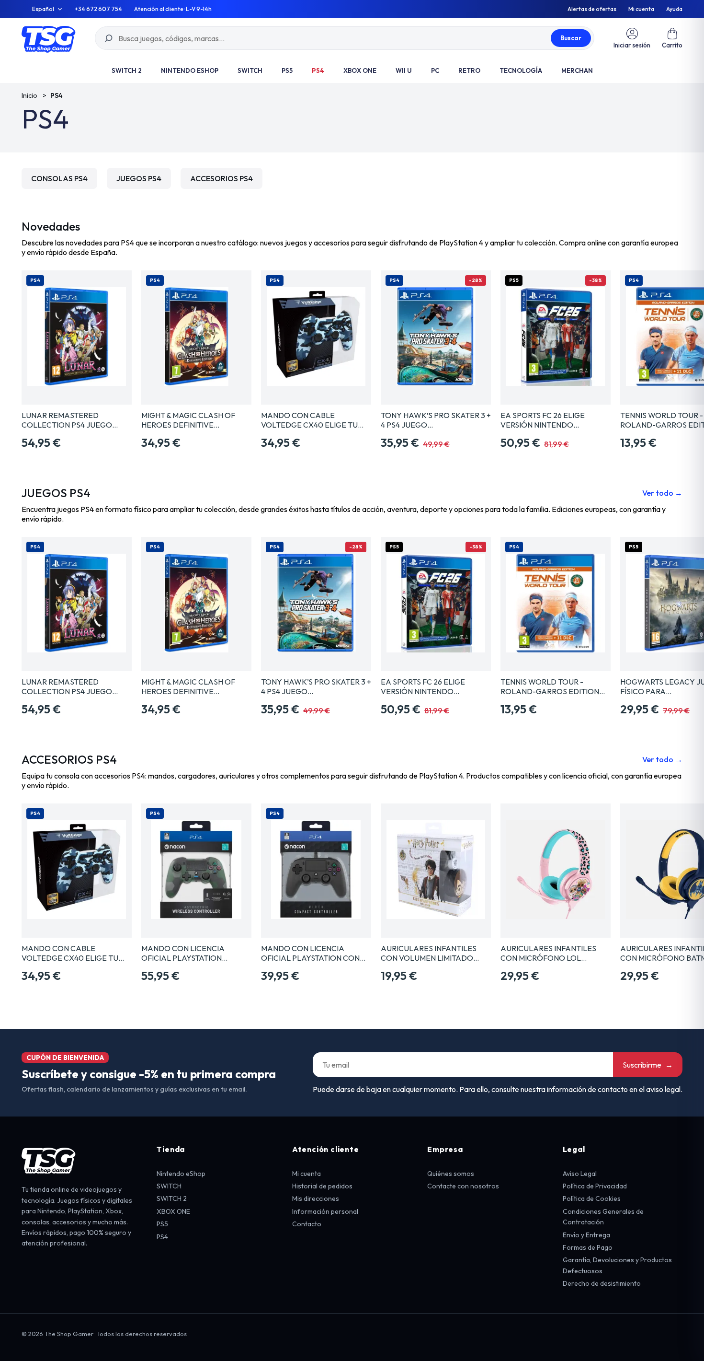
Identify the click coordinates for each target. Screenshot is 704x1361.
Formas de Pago (588, 1247)
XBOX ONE (359, 70)
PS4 (318, 70)
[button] (672, 38)
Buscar (570, 38)
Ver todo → (662, 493)
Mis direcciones (315, 1198)
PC (435, 70)
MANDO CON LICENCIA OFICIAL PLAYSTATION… (184, 953)
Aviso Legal (580, 1173)
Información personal (325, 1211)
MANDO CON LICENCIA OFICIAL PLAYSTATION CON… (313, 953)
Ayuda (674, 9)
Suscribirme (648, 1065)
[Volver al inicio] (49, 38)
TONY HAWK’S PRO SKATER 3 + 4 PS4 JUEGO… (436, 420)
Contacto (306, 1224)
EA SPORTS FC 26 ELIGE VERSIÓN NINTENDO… (542, 420)
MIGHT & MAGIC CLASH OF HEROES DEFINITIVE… (188, 420)
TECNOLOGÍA (521, 70)
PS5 (287, 70)
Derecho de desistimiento (602, 1283)
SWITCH (250, 70)
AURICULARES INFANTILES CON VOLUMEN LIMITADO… (430, 953)
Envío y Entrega (586, 1235)
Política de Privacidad (595, 1186)
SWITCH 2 (127, 70)
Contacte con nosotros (463, 1186)
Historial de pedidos (322, 1186)
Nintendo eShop (189, 70)
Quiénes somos (450, 1173)
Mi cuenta (641, 9)
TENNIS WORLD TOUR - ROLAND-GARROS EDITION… (552, 686)
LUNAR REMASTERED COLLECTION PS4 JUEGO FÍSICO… (67, 420)
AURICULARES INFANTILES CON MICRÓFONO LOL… (548, 953)
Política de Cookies (592, 1198)
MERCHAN (577, 70)
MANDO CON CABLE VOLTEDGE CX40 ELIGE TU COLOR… (309, 420)
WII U (404, 70)
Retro (469, 70)
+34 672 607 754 (98, 9)
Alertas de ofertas (592, 9)
